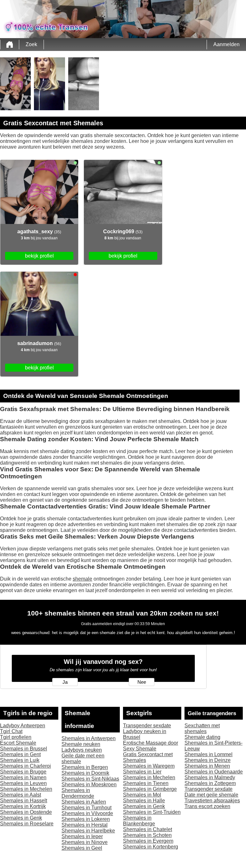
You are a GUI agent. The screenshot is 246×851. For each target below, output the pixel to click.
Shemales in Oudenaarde (213, 771)
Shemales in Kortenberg (150, 846)
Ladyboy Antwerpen (22, 725)
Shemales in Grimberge (150, 789)
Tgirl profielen (15, 737)
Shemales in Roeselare (26, 823)
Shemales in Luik (19, 760)
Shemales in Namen (23, 777)
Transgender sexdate (147, 725)
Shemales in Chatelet (147, 829)
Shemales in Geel (82, 848)
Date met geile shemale (211, 794)
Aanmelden (226, 44)
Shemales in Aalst (20, 794)
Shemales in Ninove (85, 842)
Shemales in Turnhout (86, 807)
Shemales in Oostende (26, 812)
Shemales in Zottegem (210, 783)
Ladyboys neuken (82, 750)
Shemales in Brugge (23, 771)
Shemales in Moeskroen (89, 784)
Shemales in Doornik (85, 773)
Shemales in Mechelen (26, 789)
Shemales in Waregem (149, 766)
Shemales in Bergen (85, 767)
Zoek (31, 44)
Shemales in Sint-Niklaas (90, 778)
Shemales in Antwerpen (89, 738)
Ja (65, 682)
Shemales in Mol (142, 794)
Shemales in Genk (21, 818)
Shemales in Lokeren (86, 819)
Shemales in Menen (207, 766)
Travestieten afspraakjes (212, 800)
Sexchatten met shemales (202, 728)
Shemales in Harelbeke (88, 830)
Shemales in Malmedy (209, 777)
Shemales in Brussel (23, 748)
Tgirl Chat (11, 731)
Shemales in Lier (142, 771)
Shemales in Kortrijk (23, 806)
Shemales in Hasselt (23, 800)
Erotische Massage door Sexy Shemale (150, 745)
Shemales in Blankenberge (139, 820)
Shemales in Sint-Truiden (152, 812)
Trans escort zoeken (207, 806)
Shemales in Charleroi (25, 766)
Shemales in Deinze (207, 760)
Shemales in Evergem (148, 841)
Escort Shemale (18, 743)
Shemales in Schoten (147, 835)
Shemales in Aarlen (84, 802)
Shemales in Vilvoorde (87, 813)
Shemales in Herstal (85, 825)
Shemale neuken (81, 744)
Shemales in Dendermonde (78, 793)
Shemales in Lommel (208, 754)
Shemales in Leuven (23, 783)
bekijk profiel (39, 256)
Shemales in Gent (20, 754)
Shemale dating (202, 737)
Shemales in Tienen (145, 783)
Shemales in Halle (144, 800)
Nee (141, 682)
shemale (82, 579)
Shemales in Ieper (82, 836)
